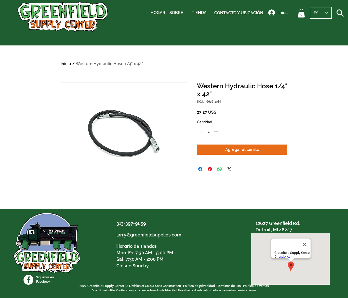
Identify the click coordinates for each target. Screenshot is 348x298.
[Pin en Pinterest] (210, 169)
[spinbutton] (208, 131)
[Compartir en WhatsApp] (220, 169)
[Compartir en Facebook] (200, 169)
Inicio (66, 63)
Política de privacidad (199, 286)
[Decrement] (201, 131)
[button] (301, 13)
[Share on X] (229, 169)
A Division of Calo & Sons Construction (154, 286)
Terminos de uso (229, 286)
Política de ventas (256, 286)
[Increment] (216, 131)
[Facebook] (28, 280)
